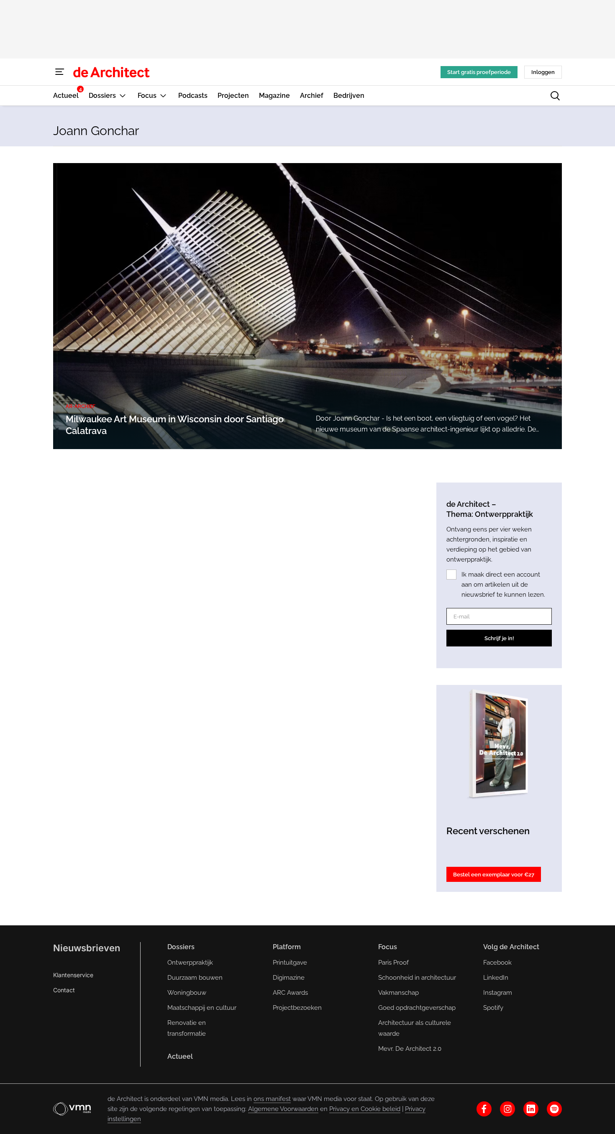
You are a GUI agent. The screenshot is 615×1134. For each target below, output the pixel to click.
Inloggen (543, 72)
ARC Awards (290, 992)
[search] (555, 96)
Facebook (497, 962)
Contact (64, 990)
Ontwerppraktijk (190, 962)
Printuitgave (290, 962)
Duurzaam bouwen (195, 977)
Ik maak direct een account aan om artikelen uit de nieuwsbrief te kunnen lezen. (503, 584)
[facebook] (484, 1108)
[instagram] (507, 1108)
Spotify (493, 1007)
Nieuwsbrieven (86, 947)
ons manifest (272, 1099)
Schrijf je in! (499, 638)
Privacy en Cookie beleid (364, 1109)
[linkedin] (530, 1108)
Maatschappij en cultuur (201, 1007)
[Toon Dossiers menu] (123, 95)
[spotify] (554, 1108)
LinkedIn (495, 977)
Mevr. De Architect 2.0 (409, 1048)
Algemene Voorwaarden (283, 1109)
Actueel (180, 1056)
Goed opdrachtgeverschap (417, 1007)
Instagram (497, 992)
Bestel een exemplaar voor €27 (493, 874)
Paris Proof (393, 962)
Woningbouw (186, 992)
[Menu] (60, 72)
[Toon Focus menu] (163, 95)
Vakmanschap (398, 992)
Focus (387, 947)
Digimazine (289, 977)
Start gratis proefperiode (479, 72)
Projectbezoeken (297, 1007)
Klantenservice (73, 974)
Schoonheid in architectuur (417, 977)
